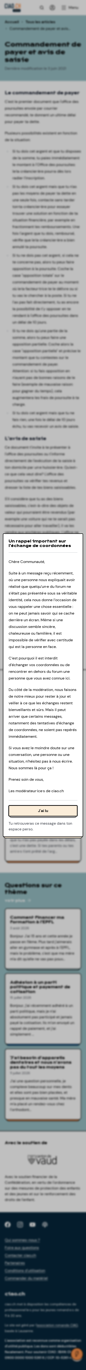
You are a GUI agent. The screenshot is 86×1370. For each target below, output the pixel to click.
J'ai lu (43, 810)
